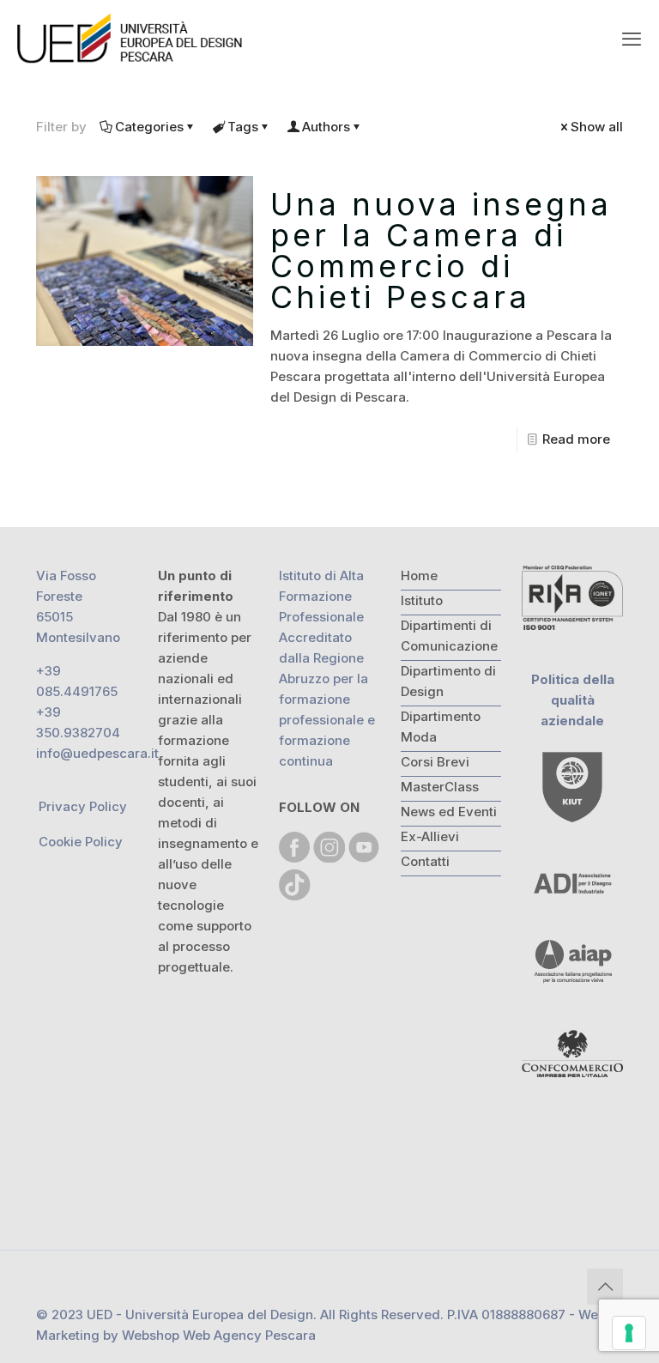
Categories (149, 126)
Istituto (422, 600)
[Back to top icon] (605, 1287)
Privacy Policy (83, 806)
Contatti (425, 861)
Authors (326, 126)
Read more (576, 439)
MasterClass (440, 786)
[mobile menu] (631, 38)
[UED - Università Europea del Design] (131, 38)
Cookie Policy (81, 841)
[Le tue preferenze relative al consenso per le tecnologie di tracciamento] (629, 1333)
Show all (597, 126)
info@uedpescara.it (97, 753)
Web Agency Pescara (249, 1335)
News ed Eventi (449, 811)
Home (419, 575)
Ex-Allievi (430, 836)
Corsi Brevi (435, 762)
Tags (242, 126)
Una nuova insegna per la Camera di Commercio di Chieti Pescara (441, 250)
